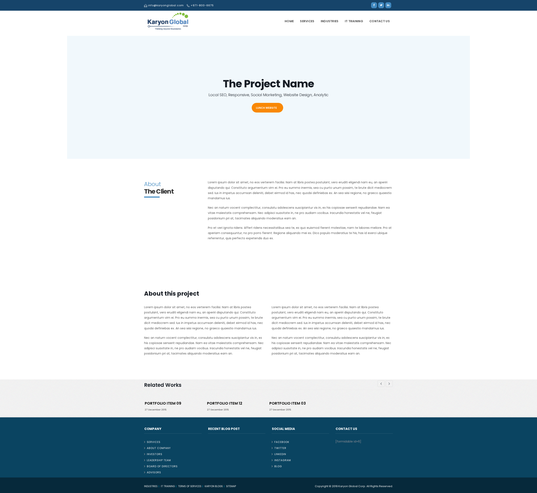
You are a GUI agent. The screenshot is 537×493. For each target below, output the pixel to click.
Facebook (281, 442)
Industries (330, 21)
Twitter (280, 448)
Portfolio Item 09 (163, 403)
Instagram (282, 460)
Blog (278, 466)
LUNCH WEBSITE (266, 108)
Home (289, 21)
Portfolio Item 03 (287, 403)
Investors (154, 454)
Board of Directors (162, 466)
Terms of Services (189, 486)
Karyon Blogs (214, 486)
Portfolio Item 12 (224, 403)
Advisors (154, 472)
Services (307, 21)
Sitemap (231, 486)
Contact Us (379, 21)
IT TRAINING (354, 21)
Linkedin (280, 454)
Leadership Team (159, 460)
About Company (159, 448)
